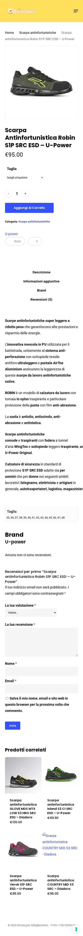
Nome (11, 663)
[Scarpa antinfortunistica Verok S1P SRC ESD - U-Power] (23, 851)
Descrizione (41, 272)
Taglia (12, 169)
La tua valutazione (20, 605)
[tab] (41, 272)
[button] (76, 11)
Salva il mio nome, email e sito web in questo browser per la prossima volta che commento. (37, 704)
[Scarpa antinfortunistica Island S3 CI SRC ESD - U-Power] (60, 775)
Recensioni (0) (41, 299)
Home (9, 33)
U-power (11, 234)
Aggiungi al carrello (29, 208)
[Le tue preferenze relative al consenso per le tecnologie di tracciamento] (76, 929)
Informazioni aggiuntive (41, 281)
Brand (41, 290)
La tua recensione (20, 624)
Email (10, 681)
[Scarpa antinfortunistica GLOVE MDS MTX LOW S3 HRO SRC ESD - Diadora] (23, 775)
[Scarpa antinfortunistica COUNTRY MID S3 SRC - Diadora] (60, 851)
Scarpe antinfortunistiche (37, 33)
